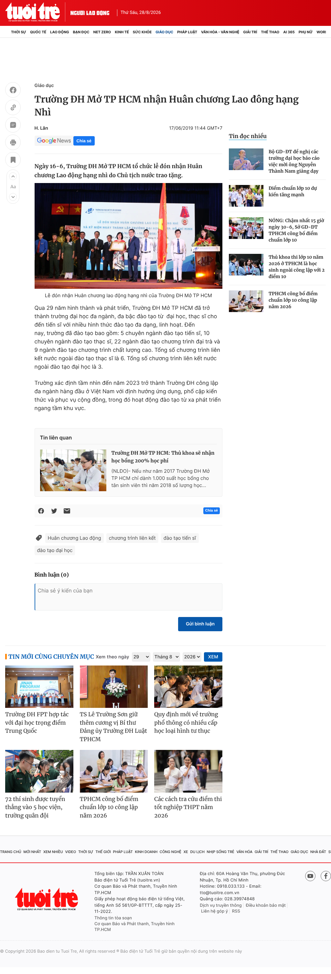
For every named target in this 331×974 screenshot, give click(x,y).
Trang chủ (10, 852)
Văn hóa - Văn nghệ (220, 32)
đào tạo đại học (55, 550)
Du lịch (197, 852)
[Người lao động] (89, 12)
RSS (236, 911)
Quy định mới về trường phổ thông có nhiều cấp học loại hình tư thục (186, 722)
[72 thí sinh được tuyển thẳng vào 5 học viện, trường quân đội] (39, 771)
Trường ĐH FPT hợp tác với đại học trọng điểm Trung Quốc (37, 722)
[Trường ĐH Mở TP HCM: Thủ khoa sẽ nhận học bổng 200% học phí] (73, 470)
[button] (13, 176)
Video (70, 852)
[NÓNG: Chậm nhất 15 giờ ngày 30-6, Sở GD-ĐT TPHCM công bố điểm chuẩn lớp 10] (246, 228)
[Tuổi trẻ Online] (47, 899)
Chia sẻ (84, 140)
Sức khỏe (142, 32)
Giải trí (250, 32)
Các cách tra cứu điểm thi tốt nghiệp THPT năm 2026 (188, 807)
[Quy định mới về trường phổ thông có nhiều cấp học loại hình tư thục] (188, 687)
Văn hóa (244, 852)
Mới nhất (32, 852)
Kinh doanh (146, 852)
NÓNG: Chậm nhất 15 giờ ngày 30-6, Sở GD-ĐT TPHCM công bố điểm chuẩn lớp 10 (296, 230)
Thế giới (103, 852)
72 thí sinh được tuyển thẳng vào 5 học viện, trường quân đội (35, 807)
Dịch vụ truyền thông (221, 905)
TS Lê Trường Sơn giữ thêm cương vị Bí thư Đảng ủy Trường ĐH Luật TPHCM (113, 727)
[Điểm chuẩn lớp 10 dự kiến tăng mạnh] (246, 196)
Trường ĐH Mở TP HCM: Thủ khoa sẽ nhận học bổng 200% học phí (163, 457)
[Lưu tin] (13, 160)
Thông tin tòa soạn (113, 918)
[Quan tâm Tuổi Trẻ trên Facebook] (326, 876)
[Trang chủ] (7, 32)
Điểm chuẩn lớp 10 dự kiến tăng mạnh (293, 191)
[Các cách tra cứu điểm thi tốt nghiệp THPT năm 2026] (188, 771)
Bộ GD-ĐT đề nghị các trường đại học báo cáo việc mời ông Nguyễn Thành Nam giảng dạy (294, 161)
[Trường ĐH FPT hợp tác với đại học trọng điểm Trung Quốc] (39, 687)
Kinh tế (122, 32)
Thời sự (18, 32)
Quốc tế (38, 32)
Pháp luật (187, 32)
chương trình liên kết (132, 538)
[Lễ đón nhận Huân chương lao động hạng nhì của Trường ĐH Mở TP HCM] (128, 236)
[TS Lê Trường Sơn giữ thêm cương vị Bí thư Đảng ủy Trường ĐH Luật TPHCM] (114, 687)
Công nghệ (170, 852)
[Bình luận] (13, 126)
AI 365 (288, 32)
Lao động (59, 32)
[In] (13, 143)
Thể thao (270, 32)
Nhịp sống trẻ (220, 852)
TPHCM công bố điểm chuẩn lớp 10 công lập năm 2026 (293, 300)
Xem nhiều (53, 852)
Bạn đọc (81, 32)
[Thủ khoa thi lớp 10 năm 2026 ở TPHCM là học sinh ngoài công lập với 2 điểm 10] (246, 265)
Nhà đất (318, 852)
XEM (213, 657)
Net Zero (102, 32)
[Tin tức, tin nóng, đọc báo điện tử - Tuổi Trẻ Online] (37, 12)
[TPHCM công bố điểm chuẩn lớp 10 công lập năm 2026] (246, 301)
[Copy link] (13, 108)
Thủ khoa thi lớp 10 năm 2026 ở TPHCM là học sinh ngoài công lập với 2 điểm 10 (297, 266)
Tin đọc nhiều (248, 136)
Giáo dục (164, 32)
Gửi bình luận (200, 624)
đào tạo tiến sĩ (180, 538)
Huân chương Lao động (74, 538)
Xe (186, 852)
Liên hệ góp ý (214, 911)
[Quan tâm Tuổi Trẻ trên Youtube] (310, 876)
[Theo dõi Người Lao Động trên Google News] (54, 140)
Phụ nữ (306, 32)
